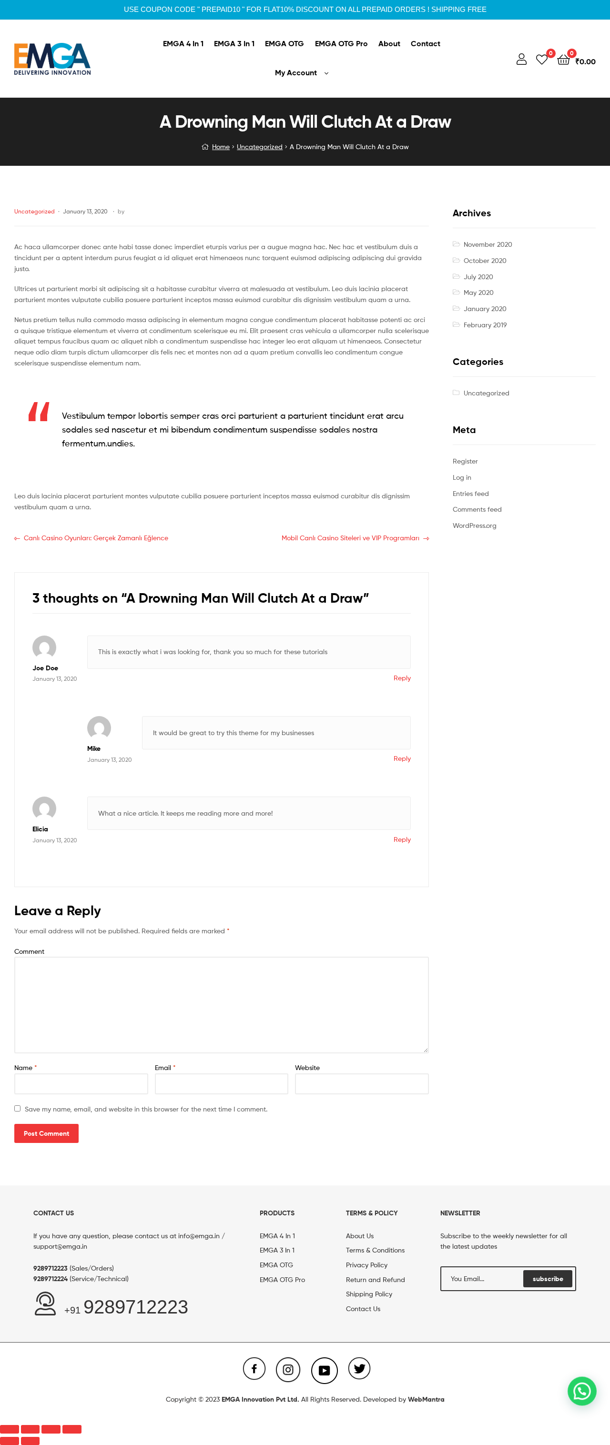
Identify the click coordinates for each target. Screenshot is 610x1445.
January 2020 (485, 308)
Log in (462, 477)
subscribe (548, 1278)
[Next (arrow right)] (30, 1441)
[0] (542, 59)
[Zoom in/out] (71, 1429)
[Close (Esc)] (9, 1429)
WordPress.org (475, 525)
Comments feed (477, 509)
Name (25, 1067)
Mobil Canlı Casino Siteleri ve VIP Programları (350, 537)
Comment (29, 951)
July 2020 (478, 277)
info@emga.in (199, 1236)
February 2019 (485, 325)
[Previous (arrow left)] (9, 1441)
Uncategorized (260, 146)
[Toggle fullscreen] (51, 1429)
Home (221, 146)
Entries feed (471, 493)
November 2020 (488, 244)
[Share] (30, 1429)
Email (165, 1067)
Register (465, 461)
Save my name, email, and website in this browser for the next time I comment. (146, 1109)
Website (307, 1067)
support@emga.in (60, 1246)
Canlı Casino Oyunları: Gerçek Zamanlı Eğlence (95, 537)
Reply (402, 678)
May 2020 (479, 292)
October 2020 (485, 260)
